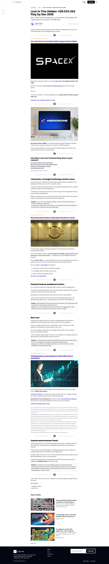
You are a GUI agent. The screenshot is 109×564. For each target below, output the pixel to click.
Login (84, 2)
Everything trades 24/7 (37, 168)
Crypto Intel (33, 7)
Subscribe (91, 2)
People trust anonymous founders (41, 166)
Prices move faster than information (42, 163)
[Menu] (96, 2)
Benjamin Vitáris (39, 23)
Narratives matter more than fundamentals (44, 164)
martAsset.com (34, 414)
